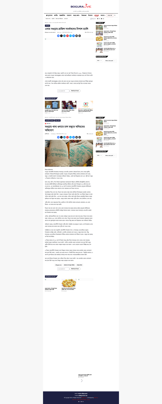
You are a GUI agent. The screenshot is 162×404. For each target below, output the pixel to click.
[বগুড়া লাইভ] (81, 5)
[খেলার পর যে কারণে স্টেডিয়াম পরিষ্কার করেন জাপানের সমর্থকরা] (69, 105)
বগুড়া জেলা (76, 15)
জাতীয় (56, 15)
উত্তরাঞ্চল (84, 15)
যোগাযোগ (66, 18)
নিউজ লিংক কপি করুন (75, 90)
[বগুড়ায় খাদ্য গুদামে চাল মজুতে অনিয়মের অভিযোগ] (99, 27)
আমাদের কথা (48, 18)
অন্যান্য (102, 15)
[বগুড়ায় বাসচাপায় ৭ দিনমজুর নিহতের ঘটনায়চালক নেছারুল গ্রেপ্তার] (99, 33)
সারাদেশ (69, 15)
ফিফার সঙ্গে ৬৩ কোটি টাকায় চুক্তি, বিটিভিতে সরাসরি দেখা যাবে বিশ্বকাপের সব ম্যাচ (85, 111)
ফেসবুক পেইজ (110, 15)
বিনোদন (90, 15)
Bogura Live (84, 397)
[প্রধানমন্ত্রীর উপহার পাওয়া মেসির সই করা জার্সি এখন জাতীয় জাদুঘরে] (52, 105)
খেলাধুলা (96, 15)
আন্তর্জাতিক (62, 15)
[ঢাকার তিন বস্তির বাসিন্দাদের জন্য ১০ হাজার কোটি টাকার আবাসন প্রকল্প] (99, 50)
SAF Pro (96, 397)
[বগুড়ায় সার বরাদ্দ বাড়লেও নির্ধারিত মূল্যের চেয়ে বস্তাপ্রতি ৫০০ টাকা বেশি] (99, 44)
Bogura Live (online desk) (50, 32)
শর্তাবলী (53, 18)
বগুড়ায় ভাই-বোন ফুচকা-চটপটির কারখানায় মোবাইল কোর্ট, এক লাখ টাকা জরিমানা (110, 38)
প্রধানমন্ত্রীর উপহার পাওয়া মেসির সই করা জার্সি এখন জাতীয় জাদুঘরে (51, 111)
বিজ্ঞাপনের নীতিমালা (59, 18)
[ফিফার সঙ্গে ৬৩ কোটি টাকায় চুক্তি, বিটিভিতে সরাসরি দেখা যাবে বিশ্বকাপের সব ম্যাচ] (85, 105)
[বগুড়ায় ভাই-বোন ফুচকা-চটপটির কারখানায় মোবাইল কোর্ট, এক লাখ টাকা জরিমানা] (99, 38)
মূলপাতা (50, 15)
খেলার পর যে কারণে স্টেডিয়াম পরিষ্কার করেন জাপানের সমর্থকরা (68, 111)
